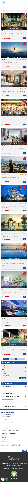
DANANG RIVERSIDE (14, 143)
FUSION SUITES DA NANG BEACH (14, 229)
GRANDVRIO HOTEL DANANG (14, 86)
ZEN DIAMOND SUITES (14, 28)
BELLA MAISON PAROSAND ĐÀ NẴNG (14, 57)
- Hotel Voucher (4, 439)
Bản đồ (3, 31)
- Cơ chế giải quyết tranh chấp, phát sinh (10, 430)
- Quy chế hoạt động (5, 427)
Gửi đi (24, 450)
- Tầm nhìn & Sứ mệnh (6, 418)
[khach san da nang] (3, 479)
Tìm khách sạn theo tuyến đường (10, 396)
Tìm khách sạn (16, 7)
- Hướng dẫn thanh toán (6, 420)
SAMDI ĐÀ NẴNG (14, 114)
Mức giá (3, 369)
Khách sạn (9, 7)
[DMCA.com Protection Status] (14, 474)
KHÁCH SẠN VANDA (14, 287)
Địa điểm (3, 365)
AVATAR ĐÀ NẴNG (14, 315)
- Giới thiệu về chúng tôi (6, 414)
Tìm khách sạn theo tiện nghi (9, 403)
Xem (24, 38)
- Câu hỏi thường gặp (5, 435)
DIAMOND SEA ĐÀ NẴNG (14, 172)
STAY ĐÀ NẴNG (14, 344)
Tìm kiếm (22, 378)
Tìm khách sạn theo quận (8, 399)
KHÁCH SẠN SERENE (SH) (14, 258)
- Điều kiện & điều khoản (6, 428)
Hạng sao (4, 373)
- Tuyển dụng (4, 437)
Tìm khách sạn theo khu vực (9, 393)
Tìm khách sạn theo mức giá (9, 406)
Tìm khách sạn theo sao (8, 386)
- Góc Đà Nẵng (4, 441)
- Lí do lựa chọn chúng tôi (6, 416)
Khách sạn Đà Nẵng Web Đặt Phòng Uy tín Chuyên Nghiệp (5, 2)
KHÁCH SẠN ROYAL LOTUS (14, 200)
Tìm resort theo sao (7, 390)
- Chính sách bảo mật (5, 425)
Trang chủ (3, 7)
